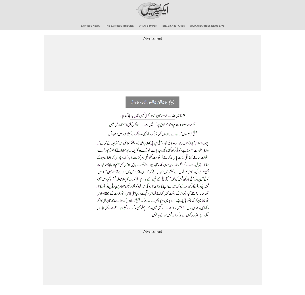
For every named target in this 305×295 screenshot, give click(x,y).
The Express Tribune (119, 25)
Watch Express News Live (207, 25)
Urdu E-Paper (148, 25)
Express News (90, 25)
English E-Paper (174, 25)
